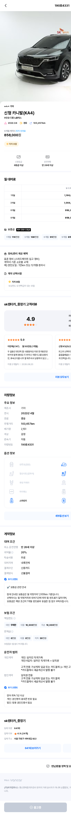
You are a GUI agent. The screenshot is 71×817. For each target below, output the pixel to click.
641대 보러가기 (33, 748)
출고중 (37, 807)
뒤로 (5, 5)
